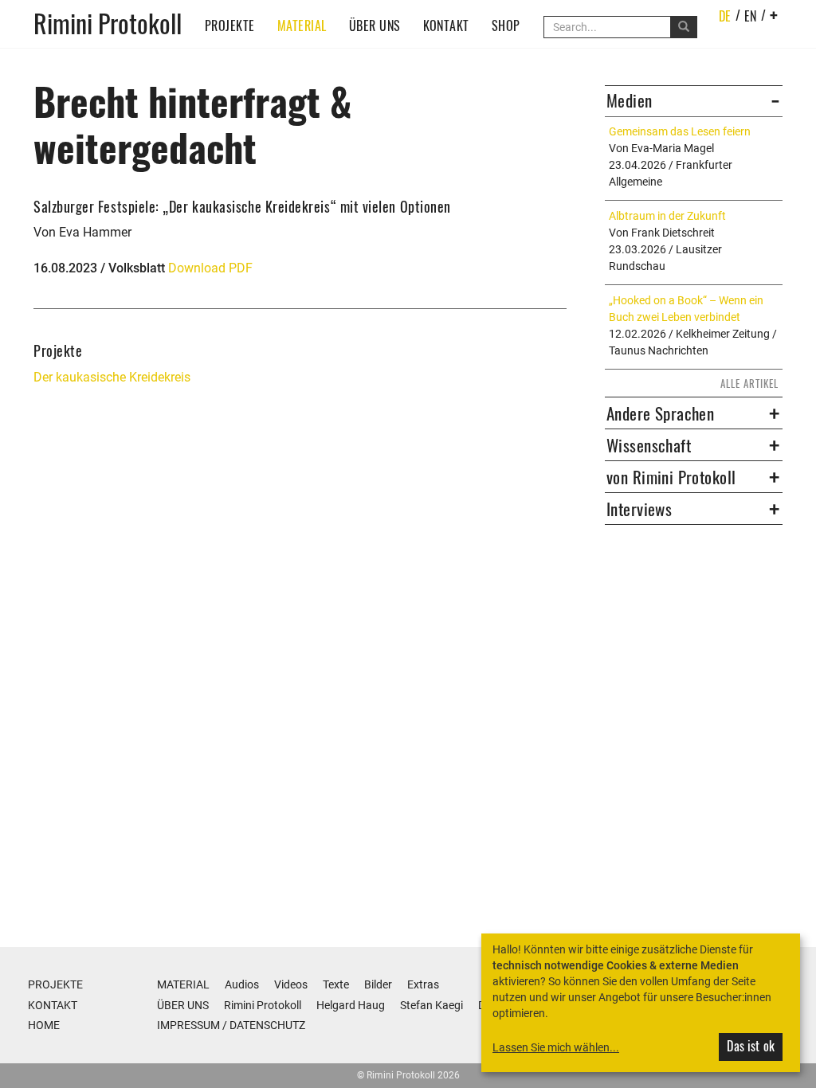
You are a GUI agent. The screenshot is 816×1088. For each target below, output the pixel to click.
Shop (506, 25)
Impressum (188, 1025)
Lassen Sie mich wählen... (555, 1047)
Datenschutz (267, 1025)
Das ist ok (751, 1045)
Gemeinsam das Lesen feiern (680, 131)
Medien (629, 100)
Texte (336, 984)
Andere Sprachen (660, 413)
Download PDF (210, 268)
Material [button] (302, 25)
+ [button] (774, 14)
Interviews (639, 509)
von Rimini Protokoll (671, 477)
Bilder (378, 984)
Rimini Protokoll (107, 22)
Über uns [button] (375, 25)
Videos (291, 984)
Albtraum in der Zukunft (667, 215)
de (725, 15)
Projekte (230, 25)
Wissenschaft (648, 445)
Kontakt (446, 25)
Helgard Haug (350, 1005)
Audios (242, 984)
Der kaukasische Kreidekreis (111, 377)
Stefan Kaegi (431, 1005)
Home (44, 1025)
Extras (423, 984)
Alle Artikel (749, 383)
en (750, 15)
